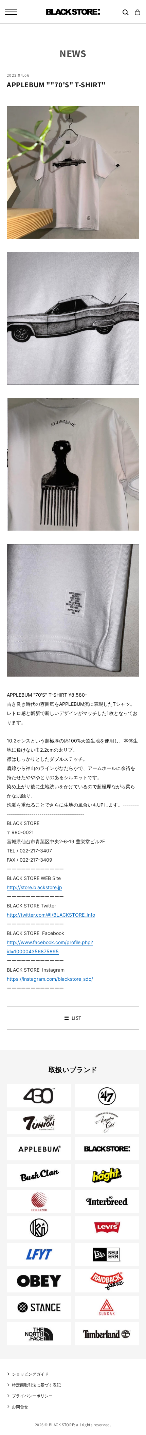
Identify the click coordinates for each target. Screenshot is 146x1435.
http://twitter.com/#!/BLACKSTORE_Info (51, 915)
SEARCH (125, 12)
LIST (75, 1017)
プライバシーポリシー (32, 1395)
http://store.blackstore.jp (34, 887)
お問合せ (20, 1406)
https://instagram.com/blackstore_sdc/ (50, 979)
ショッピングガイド (30, 1374)
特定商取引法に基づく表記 (36, 1384)
